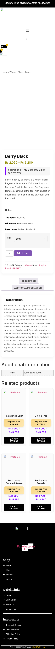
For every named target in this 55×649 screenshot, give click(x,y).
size (9, 238)
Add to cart (23, 253)
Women (13, 72)
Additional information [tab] (28, 288)
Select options (14, 440)
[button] (27, 30)
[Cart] (1, 51)
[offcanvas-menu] (7, 64)
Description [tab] (29, 281)
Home (4, 72)
